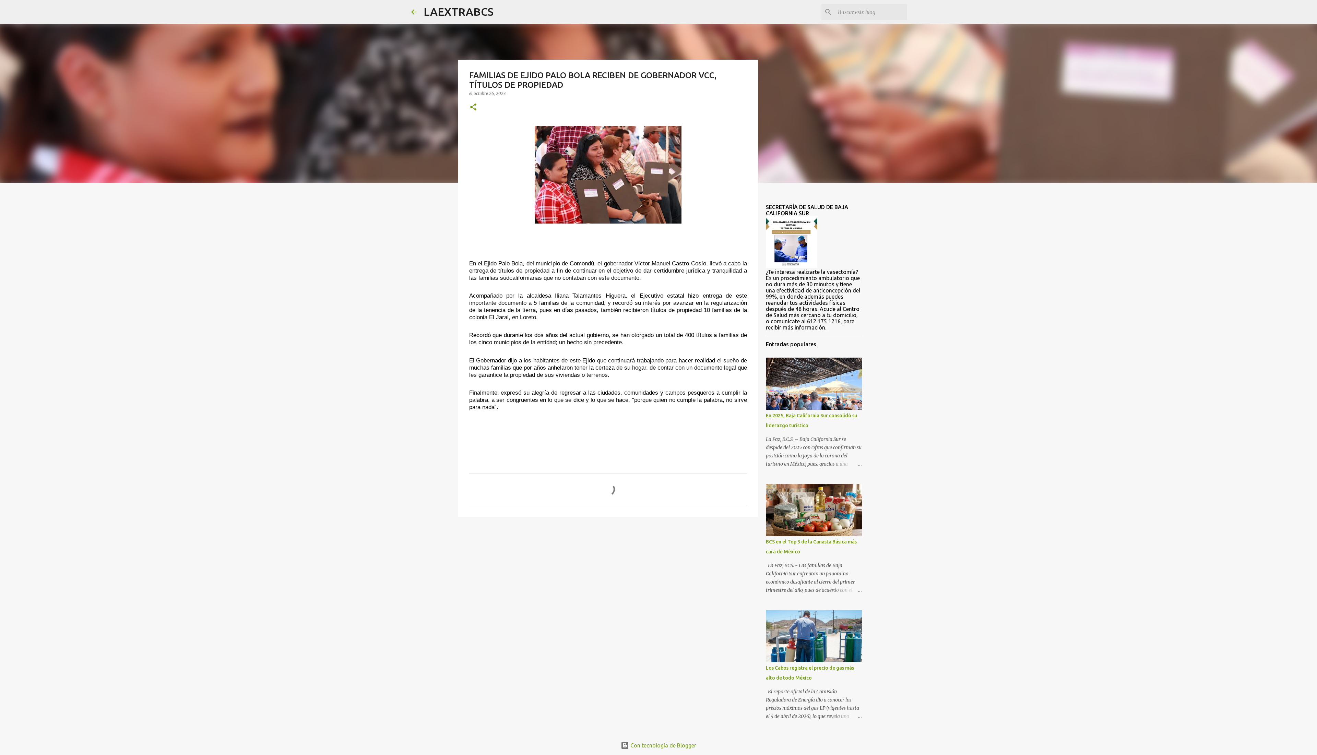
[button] (473, 107)
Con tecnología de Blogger (662, 745)
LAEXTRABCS (459, 11)
